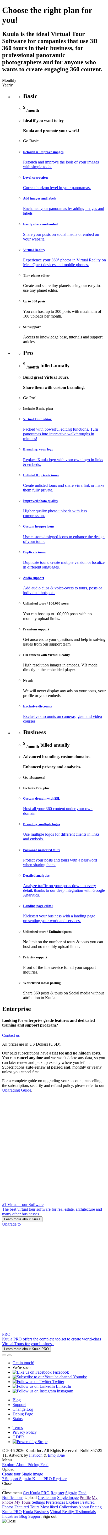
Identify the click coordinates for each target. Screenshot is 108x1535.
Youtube (79, 1377)
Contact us (11, 1035)
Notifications (12, 1497)
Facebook (60, 1372)
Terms (18, 1427)
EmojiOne (56, 1455)
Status (18, 1418)
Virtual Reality (62, 1511)
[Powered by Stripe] (30, 1441)
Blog (17, 1400)
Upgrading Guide (16, 1090)
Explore (72, 1502)
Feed (82, 1493)
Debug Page (23, 1414)
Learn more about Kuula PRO (26, 1349)
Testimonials (85, 1511)
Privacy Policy (25, 1432)
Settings (38, 1502)
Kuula (12, 1511)
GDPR (18, 1437)
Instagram (64, 1391)
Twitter (57, 1381)
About (83, 1507)
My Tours (22, 1502)
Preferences (55, 1502)
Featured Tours (26, 1507)
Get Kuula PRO (36, 1493)
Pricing (96, 1507)
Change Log (23, 1409)
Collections (68, 1507)
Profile (85, 1497)
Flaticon (35, 1455)
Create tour (11, 1474)
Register (57, 1493)
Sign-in (71, 1493)
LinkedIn (63, 1386)
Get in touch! (23, 1363)
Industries (10, 1516)
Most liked (49, 1507)
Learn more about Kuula (22, 1219)
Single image (32, 1474)
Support (19, 1404)
